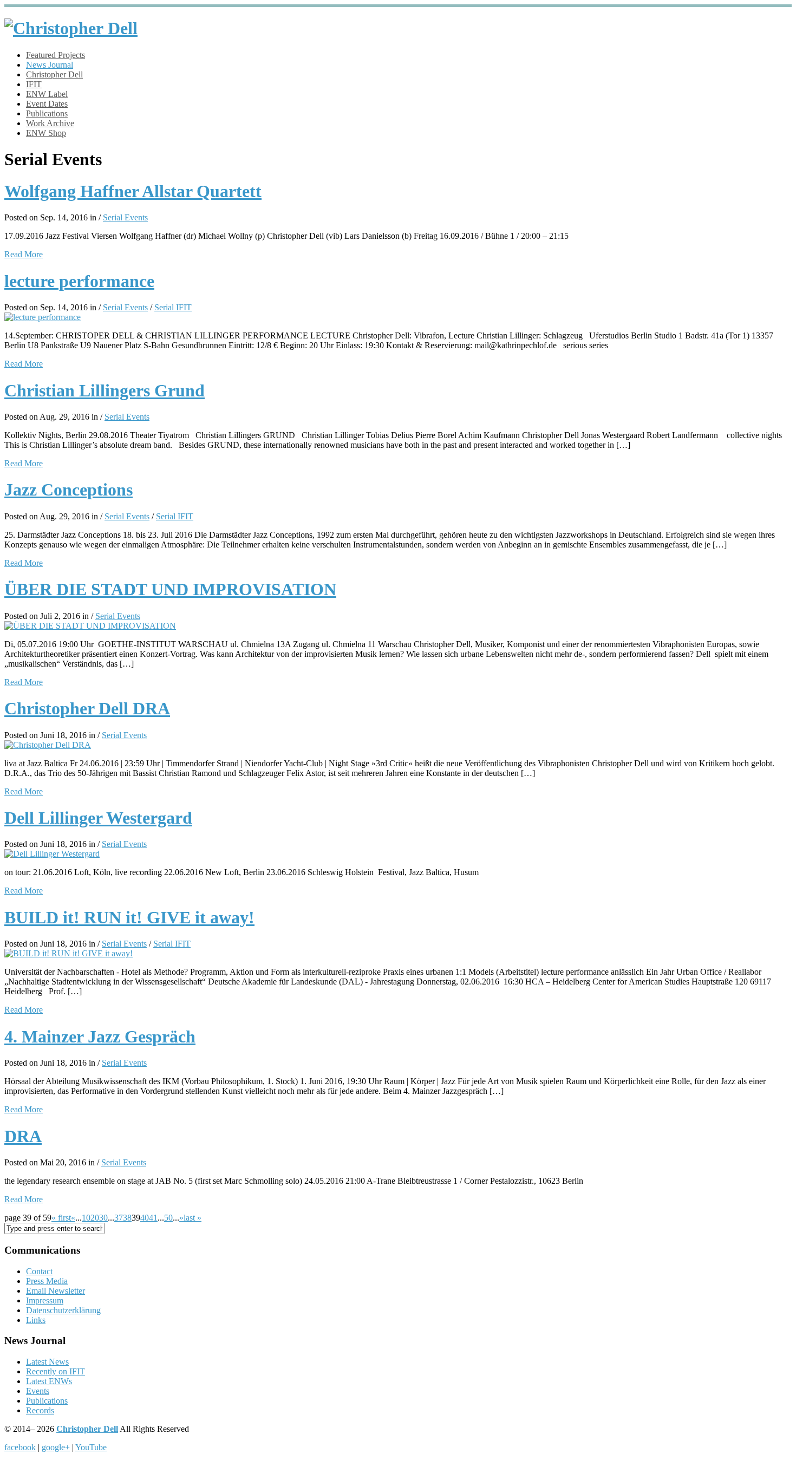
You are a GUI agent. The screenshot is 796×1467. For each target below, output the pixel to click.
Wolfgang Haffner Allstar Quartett (133, 191)
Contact (39, 1271)
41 (153, 1217)
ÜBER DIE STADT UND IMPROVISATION (170, 589)
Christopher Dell (54, 74)
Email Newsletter (55, 1290)
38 (127, 1217)
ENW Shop (46, 133)
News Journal (49, 64)
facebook (20, 1447)
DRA (23, 1136)
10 (86, 1217)
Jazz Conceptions (68, 489)
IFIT (34, 84)
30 (103, 1217)
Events (37, 1391)
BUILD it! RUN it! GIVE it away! (129, 917)
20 (94, 1217)
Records (40, 1410)
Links (35, 1320)
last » (192, 1217)
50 (168, 1217)
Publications (47, 113)
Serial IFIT (173, 307)
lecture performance (79, 281)
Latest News (47, 1361)
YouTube (91, 1447)
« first (61, 1217)
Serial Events (125, 217)
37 (118, 1217)
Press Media (47, 1281)
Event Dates (47, 103)
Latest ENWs (49, 1381)
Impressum (44, 1300)
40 (144, 1217)
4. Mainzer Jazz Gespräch (99, 1036)
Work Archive (50, 123)
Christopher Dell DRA (87, 708)
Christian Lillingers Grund (104, 390)
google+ (56, 1447)
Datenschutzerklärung (63, 1310)
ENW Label (47, 94)
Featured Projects (55, 55)
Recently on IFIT (55, 1371)
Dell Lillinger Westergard (98, 817)
